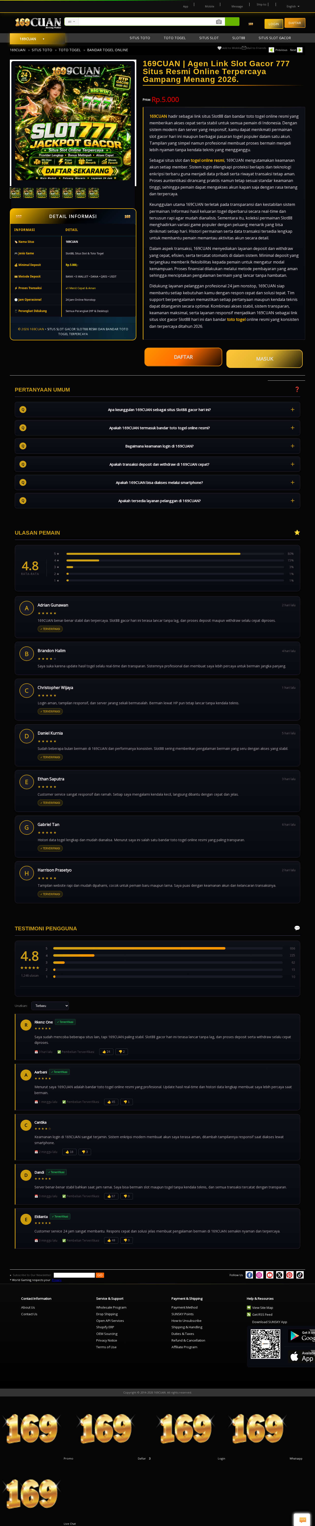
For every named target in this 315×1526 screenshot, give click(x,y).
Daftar (295, 22)
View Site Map (262, 1307)
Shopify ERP (105, 1327)
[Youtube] (269, 1275)
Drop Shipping (107, 1314)
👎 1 (127, 1102)
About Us (28, 1307)
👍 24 (106, 1051)
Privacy (57, 1280)
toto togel (236, 319)
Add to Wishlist (232, 48)
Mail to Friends (256, 48)
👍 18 (69, 1152)
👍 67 (111, 1196)
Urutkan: (21, 1005)
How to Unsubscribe (187, 1320)
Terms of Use (106, 1347)
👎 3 (85, 1152)
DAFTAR (183, 358)
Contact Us (29, 1314)
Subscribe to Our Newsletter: (32, 1275)
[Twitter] (280, 1275)
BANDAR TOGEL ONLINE (107, 50)
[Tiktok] (300, 1275)
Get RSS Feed (262, 1314)
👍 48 (111, 1240)
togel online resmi (207, 160)
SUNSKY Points (183, 1314)
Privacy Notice (106, 1340)
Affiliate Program (184, 1347)
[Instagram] (259, 1275)
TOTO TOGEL (70, 50)
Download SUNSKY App (269, 1322)
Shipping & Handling (187, 1327)
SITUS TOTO (42, 50)
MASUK (264, 358)
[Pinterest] (290, 1275)
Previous (281, 50)
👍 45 (111, 1102)
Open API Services (110, 1320)
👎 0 (127, 1196)
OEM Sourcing (106, 1333)
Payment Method (185, 1307)
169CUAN (17, 50)
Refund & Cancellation (188, 1340)
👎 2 (122, 1051)
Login (274, 24)
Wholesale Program (111, 1307)
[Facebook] (249, 1275)
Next (293, 50)
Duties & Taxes (183, 1333)
